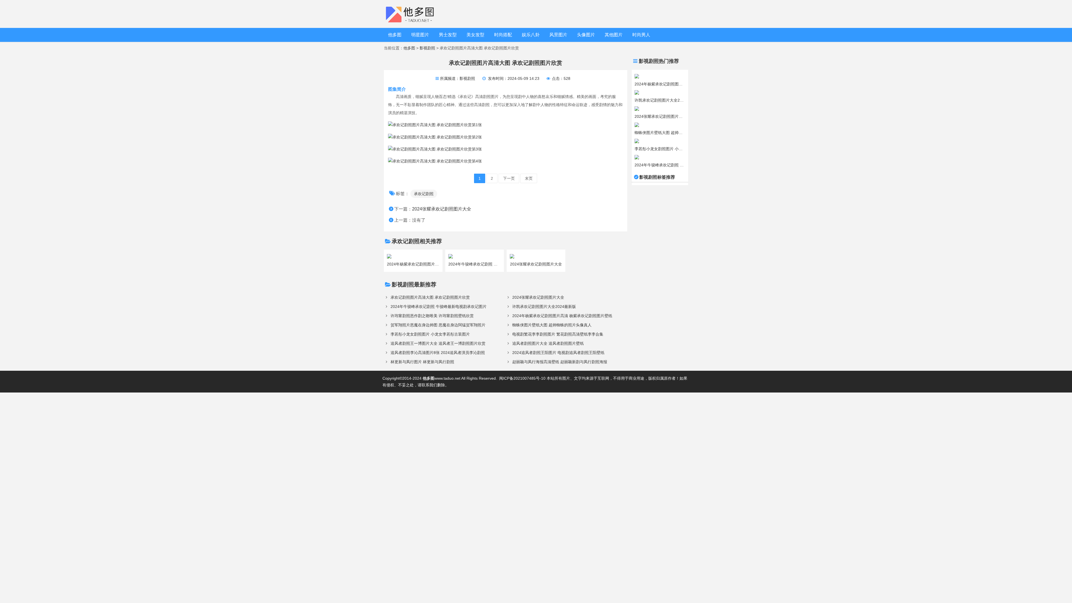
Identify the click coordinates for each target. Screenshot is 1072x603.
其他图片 (614, 34)
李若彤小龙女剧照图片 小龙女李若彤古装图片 (430, 334)
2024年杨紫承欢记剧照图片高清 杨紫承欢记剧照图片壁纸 (562, 316)
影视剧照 (427, 48)
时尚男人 (641, 34)
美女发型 (475, 34)
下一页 (509, 178)
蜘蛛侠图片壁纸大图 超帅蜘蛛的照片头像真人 (552, 325)
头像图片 (586, 34)
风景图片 (558, 34)
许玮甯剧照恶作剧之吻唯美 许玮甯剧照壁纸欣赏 (432, 316)
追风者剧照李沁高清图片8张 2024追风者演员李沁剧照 (438, 352)
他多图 (394, 34)
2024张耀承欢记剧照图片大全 (441, 209)
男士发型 (448, 34)
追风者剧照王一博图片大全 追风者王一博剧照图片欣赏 (438, 343)
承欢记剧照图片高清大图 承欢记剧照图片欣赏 (430, 297)
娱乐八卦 (531, 34)
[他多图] (414, 13)
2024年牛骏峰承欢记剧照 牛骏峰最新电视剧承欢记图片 (439, 306)
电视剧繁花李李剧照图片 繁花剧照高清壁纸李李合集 (557, 334)
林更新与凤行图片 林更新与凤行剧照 (422, 362)
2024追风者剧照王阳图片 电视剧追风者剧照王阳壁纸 (558, 352)
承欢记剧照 (424, 194)
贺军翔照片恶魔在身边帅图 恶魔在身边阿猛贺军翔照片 (438, 325)
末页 (529, 178)
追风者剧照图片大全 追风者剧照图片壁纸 (548, 343)
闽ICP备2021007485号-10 (522, 378)
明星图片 (420, 34)
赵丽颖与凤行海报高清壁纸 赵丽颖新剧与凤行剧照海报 (559, 362)
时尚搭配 (503, 34)
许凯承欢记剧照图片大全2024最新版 (544, 306)
